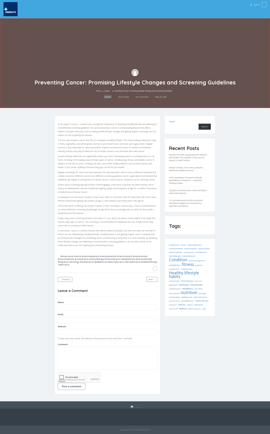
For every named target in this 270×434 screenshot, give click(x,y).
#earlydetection (128, 259)
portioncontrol (174, 301)
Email (60, 314)
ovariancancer (174, 297)
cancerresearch (190, 248)
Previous (66, 279)
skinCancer (198, 305)
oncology (202, 293)
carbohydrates (188, 252)
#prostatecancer (132, 262)
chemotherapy (175, 256)
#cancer (77, 256)
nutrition (189, 292)
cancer (183, 245)
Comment (63, 344)
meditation (184, 284)
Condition (178, 259)
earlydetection (174, 265)
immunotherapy (187, 281)
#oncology (74, 262)
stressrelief (173, 309)
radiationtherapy (201, 301)
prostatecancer (187, 301)
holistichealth (174, 281)
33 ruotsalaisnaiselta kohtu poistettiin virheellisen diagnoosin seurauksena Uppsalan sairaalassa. (186, 203)
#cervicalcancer (82, 259)
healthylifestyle (187, 269)
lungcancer (173, 285)
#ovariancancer (87, 262)
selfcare (181, 304)
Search (172, 121)
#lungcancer (63, 262)
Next (151, 279)
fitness (188, 264)
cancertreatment (175, 252)
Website (62, 326)
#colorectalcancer (112, 259)
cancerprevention (176, 248)
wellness (183, 308)
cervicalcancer (201, 252)
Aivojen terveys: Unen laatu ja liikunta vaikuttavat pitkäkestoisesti (186, 169)
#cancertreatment (66, 259)
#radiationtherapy (149, 262)
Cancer (107, 91)
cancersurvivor (204, 248)
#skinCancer (63, 264)
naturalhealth (174, 293)
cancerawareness (194, 245)
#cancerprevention (108, 256)
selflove (190, 305)
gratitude (198, 265)
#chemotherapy (96, 259)
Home (98, 91)
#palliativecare (100, 262)
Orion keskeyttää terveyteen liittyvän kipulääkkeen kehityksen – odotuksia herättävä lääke (185, 180)
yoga (204, 309)
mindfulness (187, 288)
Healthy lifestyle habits (184, 274)
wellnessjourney (194, 309)
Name (61, 302)
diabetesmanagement (197, 261)
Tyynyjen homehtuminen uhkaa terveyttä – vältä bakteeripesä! (188, 191)
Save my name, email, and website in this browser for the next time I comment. (96, 338)
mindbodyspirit (175, 289)
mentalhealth (196, 284)
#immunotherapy (144, 259)
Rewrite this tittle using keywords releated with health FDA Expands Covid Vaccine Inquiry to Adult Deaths (188, 157)
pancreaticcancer (200, 297)
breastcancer (174, 245)
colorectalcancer (188, 256)
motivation (198, 289)
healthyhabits (174, 269)
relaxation (173, 305)
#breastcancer (67, 256)
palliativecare (187, 297)
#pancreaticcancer (116, 262)
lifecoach (198, 281)
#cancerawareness (90, 256)
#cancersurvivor (140, 256)
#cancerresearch (124, 256)
